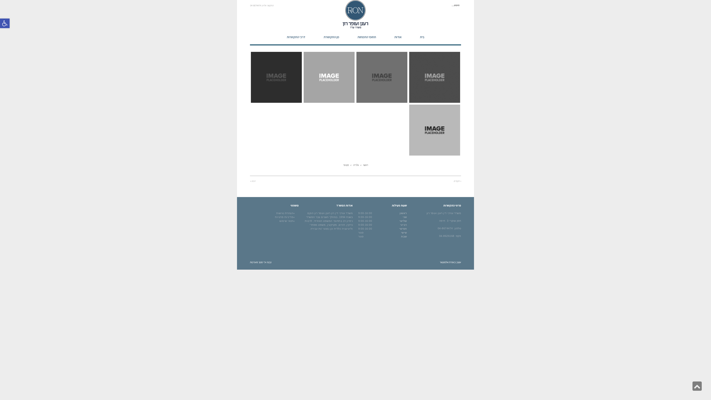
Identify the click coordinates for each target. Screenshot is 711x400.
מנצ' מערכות (256, 262)
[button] (5, 23)
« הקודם (457, 181)
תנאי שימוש (286, 220)
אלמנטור (444, 262)
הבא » (252, 181)
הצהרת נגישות (284, 213)
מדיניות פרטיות (284, 217)
